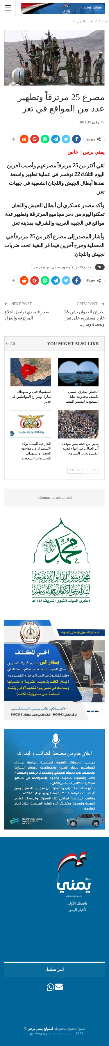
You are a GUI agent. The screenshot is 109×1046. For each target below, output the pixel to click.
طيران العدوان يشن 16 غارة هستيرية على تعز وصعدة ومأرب (84, 317)
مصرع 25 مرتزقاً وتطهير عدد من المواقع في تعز (62, 267)
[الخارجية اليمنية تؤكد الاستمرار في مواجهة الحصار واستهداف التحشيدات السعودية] (30, 424)
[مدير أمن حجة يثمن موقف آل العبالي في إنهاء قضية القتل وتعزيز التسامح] (78, 424)
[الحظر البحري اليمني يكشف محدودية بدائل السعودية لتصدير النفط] (78, 372)
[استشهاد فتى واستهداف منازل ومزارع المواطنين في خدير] (30, 372)
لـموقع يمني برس (40, 1029)
